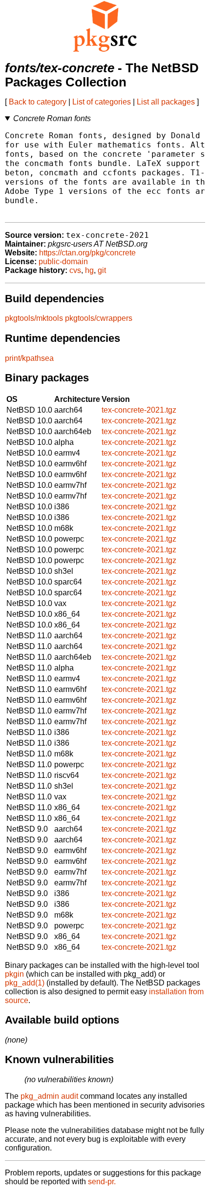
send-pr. (102, 1181)
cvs (75, 270)
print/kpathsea (29, 358)
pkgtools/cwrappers (98, 318)
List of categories (101, 102)
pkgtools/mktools (34, 318)
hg (89, 270)
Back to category (37, 102)
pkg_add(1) (24, 983)
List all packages (166, 102)
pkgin (14, 974)
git (102, 270)
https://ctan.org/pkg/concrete (87, 253)
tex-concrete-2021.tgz (139, 410)
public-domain (63, 261)
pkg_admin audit (49, 1096)
